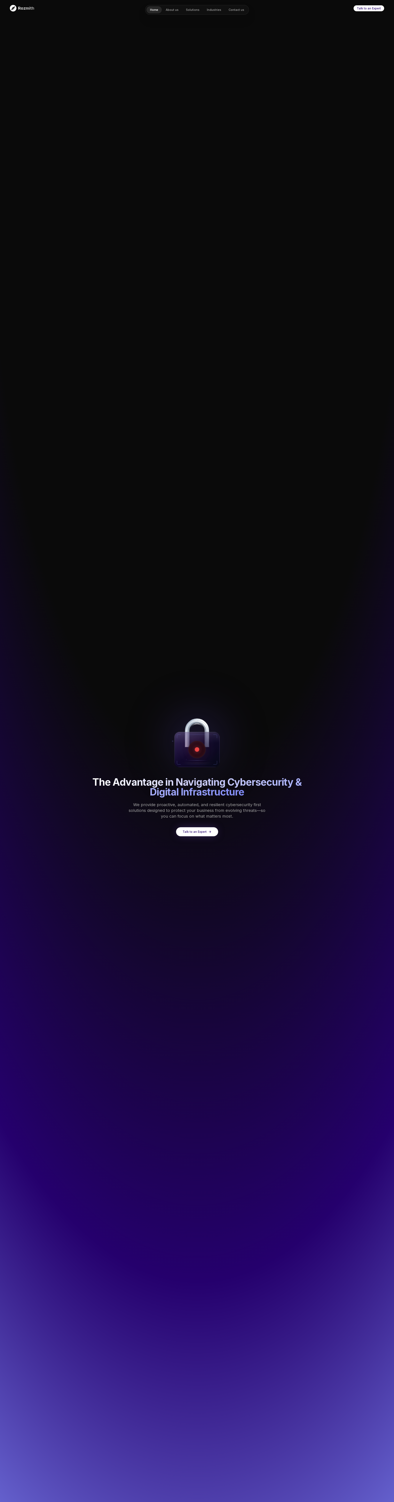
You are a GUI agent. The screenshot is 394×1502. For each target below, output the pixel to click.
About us (172, 9)
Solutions (192, 9)
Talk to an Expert (369, 8)
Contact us (236, 9)
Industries (214, 9)
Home (154, 9)
